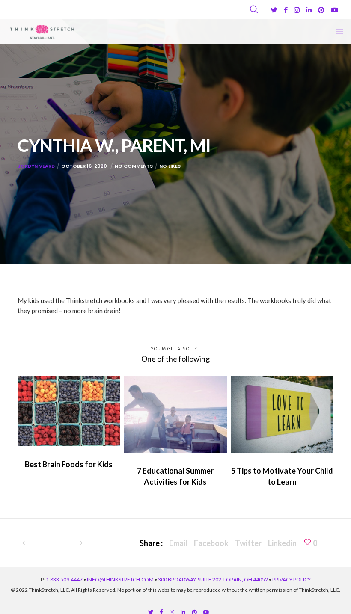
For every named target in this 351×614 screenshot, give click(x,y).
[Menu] (337, 31)
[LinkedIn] (309, 10)
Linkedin (282, 543)
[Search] (254, 9)
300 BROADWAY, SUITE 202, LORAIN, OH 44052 (213, 579)
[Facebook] (286, 10)
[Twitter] (274, 10)
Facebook (211, 543)
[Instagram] (297, 10)
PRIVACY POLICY (291, 579)
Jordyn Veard (36, 166)
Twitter (248, 543)
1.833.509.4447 (64, 579)
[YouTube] (334, 10)
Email (178, 543)
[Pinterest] (321, 10)
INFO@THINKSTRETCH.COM (120, 579)
